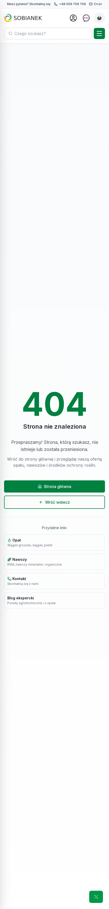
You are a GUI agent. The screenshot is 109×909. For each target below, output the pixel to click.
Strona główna (57, 486)
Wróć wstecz (57, 502)
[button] (96, 897)
